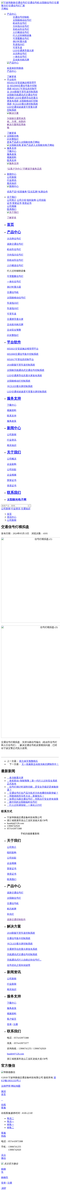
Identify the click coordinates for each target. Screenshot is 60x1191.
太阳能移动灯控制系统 (18, 381)
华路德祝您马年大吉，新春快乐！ (25, 796)
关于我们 (11, 197)
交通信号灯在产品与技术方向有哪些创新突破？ (32, 793)
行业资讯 (11, 440)
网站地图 (15, 1086)
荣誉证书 (17, 203)
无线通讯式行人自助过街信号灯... (24, 960)
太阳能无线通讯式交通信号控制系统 (25, 370)
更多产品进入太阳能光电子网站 (38, 145)
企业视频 (11, 475)
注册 (15, 1024)
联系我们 (14, 492)
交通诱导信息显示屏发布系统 (22, 949)
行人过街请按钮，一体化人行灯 (24, 805)
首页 (10, 224)
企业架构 (11, 464)
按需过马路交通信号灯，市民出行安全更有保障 (32, 799)
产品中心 (11, 14)
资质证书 (26, 203)
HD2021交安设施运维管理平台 (22, 348)
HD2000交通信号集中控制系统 (22, 354)
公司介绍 (21, 200)
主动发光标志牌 (15, 324)
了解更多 (11, 76)
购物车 (4, 1177)
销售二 (10, 1127)
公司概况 (11, 459)
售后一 (10, 1121)
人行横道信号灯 (15, 265)
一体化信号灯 (14, 281)
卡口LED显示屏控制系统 (20, 386)
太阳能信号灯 (14, 898)
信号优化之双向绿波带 (18, 965)
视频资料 (11, 410)
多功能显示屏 (15, 777)
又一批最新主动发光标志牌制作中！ (40, 764)
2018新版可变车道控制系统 (21, 365)
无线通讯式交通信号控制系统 (22, 954)
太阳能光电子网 (16, 499)
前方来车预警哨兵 (28, 761)
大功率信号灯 (14, 238)
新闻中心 (11, 174)
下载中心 (11, 405)
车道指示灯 (13, 303)
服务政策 (11, 421)
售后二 (10, 1118)
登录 (9, 1024)
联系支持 (11, 415)
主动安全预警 (14, 330)
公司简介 (11, 847)
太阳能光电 (13, 136)
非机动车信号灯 (15, 260)
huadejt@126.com (15, 1054)
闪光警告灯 (13, 335)
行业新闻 (11, 984)
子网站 (4, 8)
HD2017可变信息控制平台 (20, 359)
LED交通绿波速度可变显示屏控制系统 (27, 391)
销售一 (10, 1124)
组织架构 (31, 200)
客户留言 (11, 1019)
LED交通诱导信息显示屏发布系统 (24, 375)
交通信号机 (13, 292)
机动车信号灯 (14, 249)
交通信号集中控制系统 (18, 938)
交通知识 (25, 508)
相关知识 (11, 445)
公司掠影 (41, 200)
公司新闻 (11, 434)
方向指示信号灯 (15, 254)
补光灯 (10, 914)
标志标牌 (11, 908)
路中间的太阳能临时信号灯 (22, 802)
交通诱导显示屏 (15, 319)
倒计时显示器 (14, 287)
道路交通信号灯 (15, 244)
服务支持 (11, 148)
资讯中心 (11, 517)
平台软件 (11, 79)
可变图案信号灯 (15, 276)
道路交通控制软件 (16, 919)
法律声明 (5, 1086)
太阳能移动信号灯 (16, 297)
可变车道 (11, 314)
